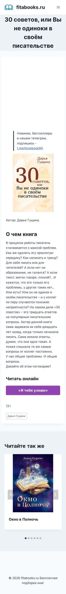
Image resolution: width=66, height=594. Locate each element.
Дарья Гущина (16, 416)
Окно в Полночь (23, 519)
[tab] (26, 538)
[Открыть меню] (58, 7)
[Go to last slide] (11, 495)
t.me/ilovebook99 (30, 148)
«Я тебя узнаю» (33, 390)
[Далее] (55, 495)
